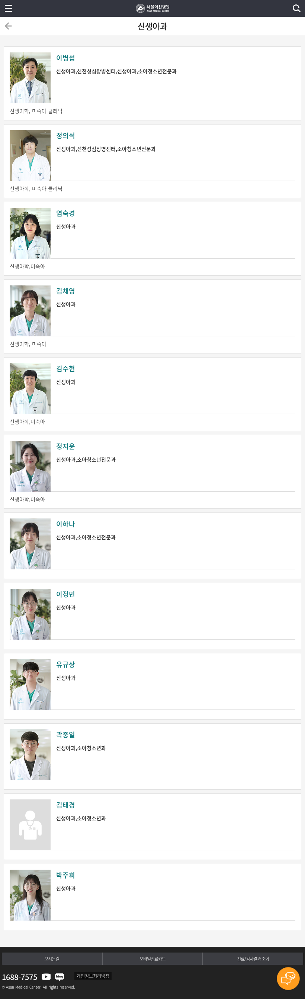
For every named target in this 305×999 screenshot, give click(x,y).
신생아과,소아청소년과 (81, 740)
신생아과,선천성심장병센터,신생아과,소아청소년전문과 (116, 64)
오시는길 (51, 959)
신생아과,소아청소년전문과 (86, 452)
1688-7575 (19, 976)
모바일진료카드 (152, 959)
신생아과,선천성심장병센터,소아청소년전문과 (106, 141)
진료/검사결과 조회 (253, 959)
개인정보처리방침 (93, 976)
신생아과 (66, 219)
